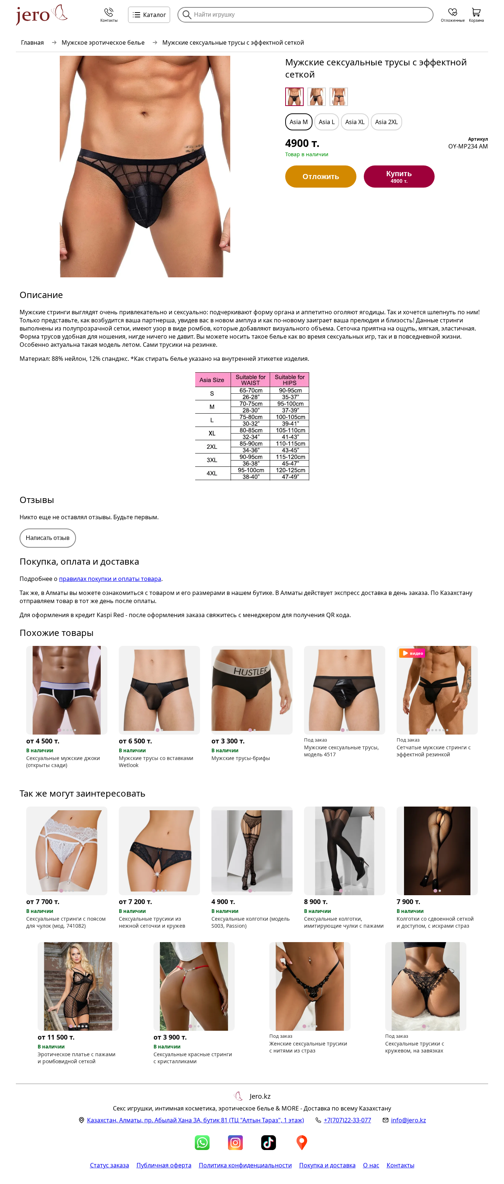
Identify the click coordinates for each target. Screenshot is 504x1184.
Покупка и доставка (327, 1165)
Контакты (400, 1165)
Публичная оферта (164, 1165)
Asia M (299, 122)
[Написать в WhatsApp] (202, 1142)
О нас (371, 1165)
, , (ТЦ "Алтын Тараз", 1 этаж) (195, 1120)
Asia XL (355, 122)
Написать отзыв (48, 538)
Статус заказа (109, 1165)
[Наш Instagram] (235, 1142)
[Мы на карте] (301, 1142)
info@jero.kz (408, 1120)
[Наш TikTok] (268, 1142)
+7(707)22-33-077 (347, 1120)
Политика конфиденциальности (245, 1165)
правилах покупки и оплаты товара (110, 579)
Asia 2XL (386, 122)
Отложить (321, 176)
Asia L (327, 122)
